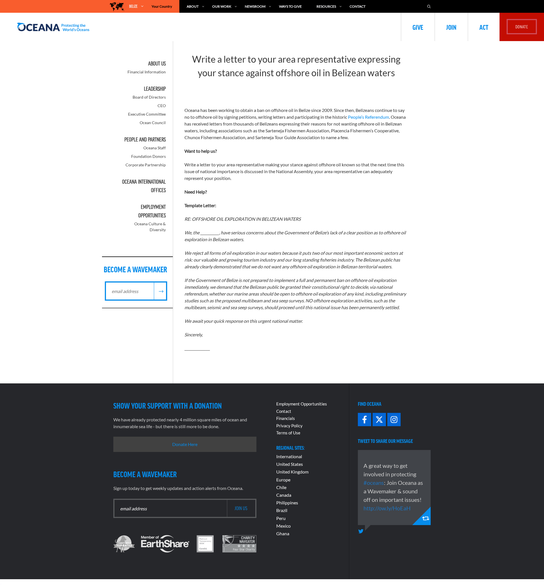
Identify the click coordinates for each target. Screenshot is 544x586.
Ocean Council (153, 122)
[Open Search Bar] (429, 6)
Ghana (282, 533)
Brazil (281, 510)
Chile (281, 487)
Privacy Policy (289, 425)
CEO (162, 105)
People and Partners (145, 139)
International (289, 456)
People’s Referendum (368, 117)
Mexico (283, 525)
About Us (157, 63)
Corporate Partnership (146, 164)
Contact (358, 6)
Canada (283, 495)
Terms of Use (288, 432)
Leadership (155, 89)
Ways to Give (290, 6)
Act (483, 27)
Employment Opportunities (301, 403)
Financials (285, 418)
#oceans (374, 482)
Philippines (287, 502)
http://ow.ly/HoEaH (387, 508)
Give (418, 27)
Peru (281, 518)
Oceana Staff (154, 147)
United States (289, 464)
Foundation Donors (148, 156)
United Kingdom (292, 471)
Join (451, 27)
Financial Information (147, 71)
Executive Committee (147, 114)
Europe (283, 479)
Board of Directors (149, 97)
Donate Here (184, 444)
